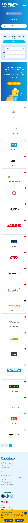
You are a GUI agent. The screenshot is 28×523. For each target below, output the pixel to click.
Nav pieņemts (9, 520)
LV (13, 9)
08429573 (12, 467)
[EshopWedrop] (9, 5)
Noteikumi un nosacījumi (20, 476)
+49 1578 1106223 (7, 476)
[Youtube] (11, 496)
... (2, 445)
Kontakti (18, 481)
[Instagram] (7, 496)
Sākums (11, 17)
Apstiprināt (19, 520)
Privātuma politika (21, 479)
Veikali (16, 17)
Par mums (19, 474)
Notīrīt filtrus (14, 42)
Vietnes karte (20, 482)
